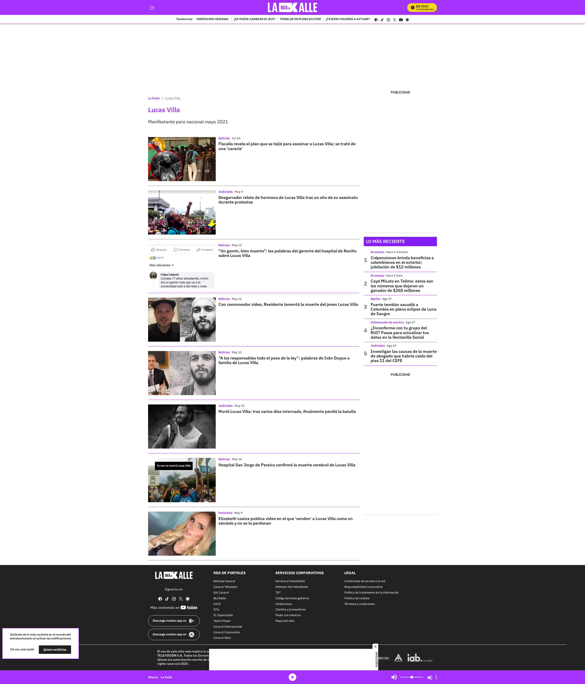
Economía (377, 252)
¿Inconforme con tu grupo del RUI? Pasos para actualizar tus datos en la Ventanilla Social (400, 332)
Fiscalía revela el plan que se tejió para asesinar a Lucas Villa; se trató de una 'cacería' (287, 146)
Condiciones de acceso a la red (364, 581)
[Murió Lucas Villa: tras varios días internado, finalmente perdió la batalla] (182, 426)
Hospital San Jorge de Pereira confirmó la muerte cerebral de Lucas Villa (286, 464)
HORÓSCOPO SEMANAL (213, 19)
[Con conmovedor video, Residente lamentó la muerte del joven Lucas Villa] (182, 320)
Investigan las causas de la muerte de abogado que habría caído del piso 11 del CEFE (404, 356)
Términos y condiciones (359, 604)
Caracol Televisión (225, 587)
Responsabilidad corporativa (363, 587)
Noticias (224, 138)
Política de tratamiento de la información (371, 592)
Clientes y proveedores (290, 609)
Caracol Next (222, 637)
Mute (394, 677)
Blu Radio (219, 598)
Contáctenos (283, 604)
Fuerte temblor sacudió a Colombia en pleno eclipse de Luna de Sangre (403, 309)
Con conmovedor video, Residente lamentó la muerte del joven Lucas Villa (288, 304)
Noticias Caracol (224, 581)
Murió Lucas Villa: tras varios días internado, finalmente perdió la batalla (287, 411)
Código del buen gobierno (292, 598)
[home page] (292, 7)
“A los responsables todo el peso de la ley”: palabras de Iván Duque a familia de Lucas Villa (284, 360)
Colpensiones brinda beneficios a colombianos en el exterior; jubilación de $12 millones (402, 262)
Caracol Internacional (227, 626)
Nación (375, 299)
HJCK (217, 604)
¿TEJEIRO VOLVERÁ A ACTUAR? (348, 19)
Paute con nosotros (288, 615)
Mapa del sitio (284, 621)
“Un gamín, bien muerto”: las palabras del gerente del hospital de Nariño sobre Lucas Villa (287, 253)
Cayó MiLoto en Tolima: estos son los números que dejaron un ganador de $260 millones (402, 285)
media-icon (292, 677)
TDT (278, 592)
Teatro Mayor (222, 621)
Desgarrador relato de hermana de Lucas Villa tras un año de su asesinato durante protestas (288, 200)
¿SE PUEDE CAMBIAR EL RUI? (254, 19)
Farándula (225, 513)
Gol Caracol (221, 592)
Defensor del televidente (291, 587)
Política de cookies (356, 598)
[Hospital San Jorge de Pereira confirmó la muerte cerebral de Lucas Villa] (182, 480)
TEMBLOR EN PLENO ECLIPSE (300, 19)
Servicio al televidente (290, 581)
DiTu (216, 609)
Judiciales (225, 192)
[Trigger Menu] (152, 7)
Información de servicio (387, 322)
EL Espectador (223, 615)
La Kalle (154, 98)
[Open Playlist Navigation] (436, 677)
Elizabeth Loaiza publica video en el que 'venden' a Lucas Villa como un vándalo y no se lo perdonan (285, 521)
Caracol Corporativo (226, 632)
